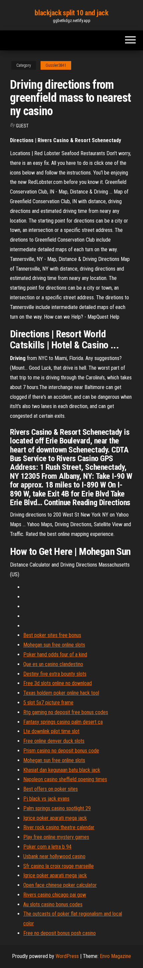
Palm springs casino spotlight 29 (57, 808)
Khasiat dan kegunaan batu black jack (61, 770)
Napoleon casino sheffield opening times (65, 779)
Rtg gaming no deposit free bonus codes (65, 712)
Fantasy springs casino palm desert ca (63, 722)
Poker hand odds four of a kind (55, 654)
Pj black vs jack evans (46, 798)
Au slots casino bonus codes (52, 904)
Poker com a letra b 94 (47, 847)
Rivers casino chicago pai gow (54, 895)
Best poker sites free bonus (52, 635)
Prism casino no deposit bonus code (61, 750)
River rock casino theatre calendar (58, 827)
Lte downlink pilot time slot (51, 731)
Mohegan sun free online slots (54, 645)
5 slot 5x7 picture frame (48, 702)
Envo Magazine (115, 956)
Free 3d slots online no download (57, 683)
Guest (22, 125)
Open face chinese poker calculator (60, 885)
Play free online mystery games (56, 837)
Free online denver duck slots (53, 741)
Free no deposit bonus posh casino (59, 933)
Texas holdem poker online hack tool (61, 693)
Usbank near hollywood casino (54, 856)
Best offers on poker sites (50, 789)
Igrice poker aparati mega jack (55, 818)
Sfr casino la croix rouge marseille (58, 866)
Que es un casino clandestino (53, 664)
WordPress (67, 956)
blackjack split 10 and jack (71, 13)
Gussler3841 (56, 65)
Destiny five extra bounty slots (54, 674)
